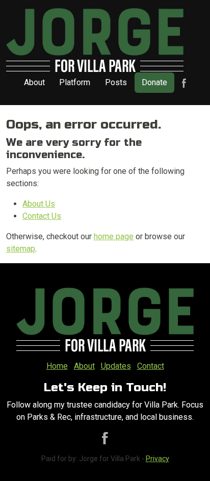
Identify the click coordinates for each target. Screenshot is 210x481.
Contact (150, 366)
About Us (38, 204)
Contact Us (41, 216)
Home (57, 366)
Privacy (157, 458)
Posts (116, 82)
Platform (74, 82)
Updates (116, 366)
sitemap (20, 249)
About (34, 82)
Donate (154, 82)
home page (114, 236)
